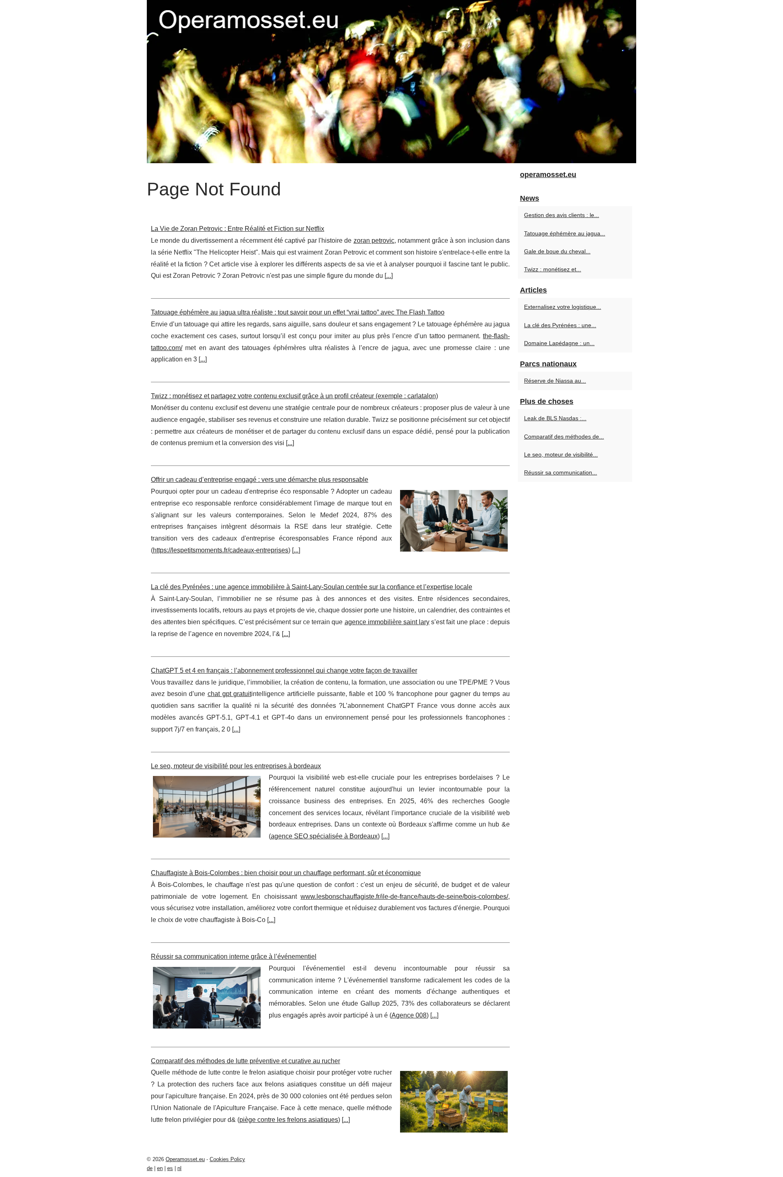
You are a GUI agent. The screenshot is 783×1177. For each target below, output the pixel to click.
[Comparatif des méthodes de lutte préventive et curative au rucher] (454, 1101)
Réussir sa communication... (560, 472)
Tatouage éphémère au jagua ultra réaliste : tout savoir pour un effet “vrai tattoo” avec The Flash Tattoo (298, 312)
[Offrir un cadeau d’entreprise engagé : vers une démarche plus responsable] (454, 520)
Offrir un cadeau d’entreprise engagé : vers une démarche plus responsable (259, 479)
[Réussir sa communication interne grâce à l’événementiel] (207, 996)
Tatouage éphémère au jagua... (564, 233)
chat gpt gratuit (229, 693)
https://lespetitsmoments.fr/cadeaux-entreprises (220, 550)
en (160, 1168)
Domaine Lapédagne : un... (559, 343)
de (150, 1168)
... (388, 275)
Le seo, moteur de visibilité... (561, 454)
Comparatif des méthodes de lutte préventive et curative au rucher (245, 1060)
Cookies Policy (227, 1159)
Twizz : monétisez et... (552, 269)
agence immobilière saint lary (387, 621)
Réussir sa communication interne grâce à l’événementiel (233, 956)
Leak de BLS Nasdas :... (555, 418)
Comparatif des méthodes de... (564, 436)
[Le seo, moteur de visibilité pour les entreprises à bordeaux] (207, 806)
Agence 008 (409, 1015)
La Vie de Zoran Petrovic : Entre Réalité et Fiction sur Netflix (237, 228)
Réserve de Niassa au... (555, 380)
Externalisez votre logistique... (562, 307)
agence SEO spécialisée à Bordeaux (324, 836)
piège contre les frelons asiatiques (288, 1119)
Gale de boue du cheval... (557, 251)
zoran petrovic (374, 240)
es (170, 1168)
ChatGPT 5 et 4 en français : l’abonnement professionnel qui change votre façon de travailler (284, 670)
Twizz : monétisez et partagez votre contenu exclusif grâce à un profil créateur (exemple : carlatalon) (294, 395)
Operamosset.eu (185, 1159)
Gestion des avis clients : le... (561, 215)
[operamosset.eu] (391, 81)
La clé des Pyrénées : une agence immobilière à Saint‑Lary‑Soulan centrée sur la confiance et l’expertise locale (311, 586)
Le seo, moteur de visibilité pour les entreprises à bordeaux (236, 766)
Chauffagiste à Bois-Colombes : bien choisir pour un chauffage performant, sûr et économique (286, 872)
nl (179, 1168)
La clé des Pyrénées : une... (560, 325)
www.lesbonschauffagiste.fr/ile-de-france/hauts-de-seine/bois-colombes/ (404, 896)
